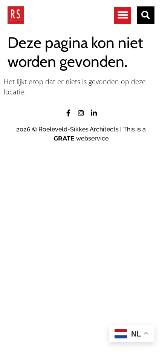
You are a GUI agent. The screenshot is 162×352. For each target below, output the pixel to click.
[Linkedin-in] (93, 113)
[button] (122, 15)
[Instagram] (81, 113)
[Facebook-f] (68, 113)
